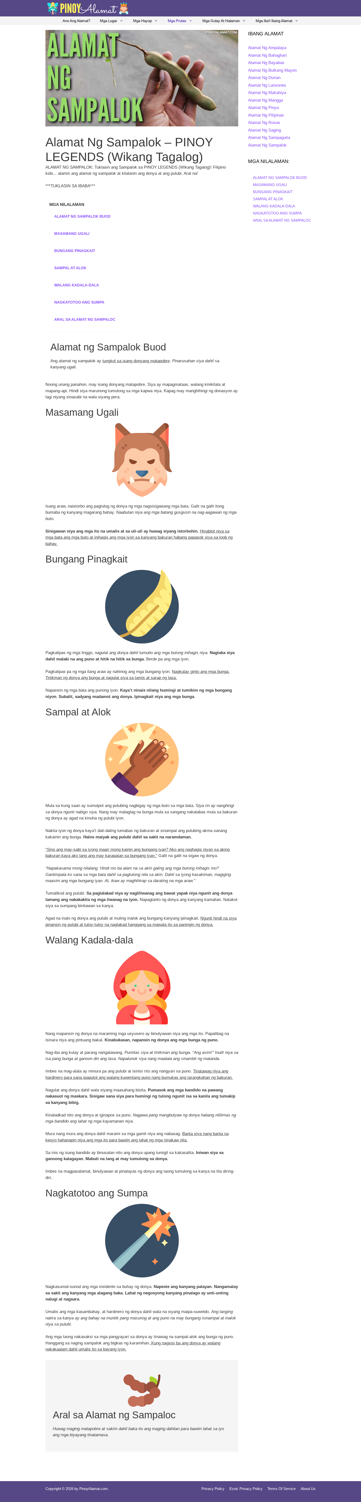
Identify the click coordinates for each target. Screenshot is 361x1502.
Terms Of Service (281, 1489)
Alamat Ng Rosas (264, 122)
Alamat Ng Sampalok (267, 145)
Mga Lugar (108, 21)
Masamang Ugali (71, 233)
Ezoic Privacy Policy (246, 1489)
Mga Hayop (142, 21)
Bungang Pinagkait (74, 251)
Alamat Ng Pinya (263, 107)
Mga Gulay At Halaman (221, 21)
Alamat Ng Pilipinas (266, 115)
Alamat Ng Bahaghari (267, 55)
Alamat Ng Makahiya (267, 92)
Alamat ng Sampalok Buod (82, 216)
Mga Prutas (177, 21)
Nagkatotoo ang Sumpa (79, 302)
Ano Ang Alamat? (76, 21)
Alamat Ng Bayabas (266, 62)
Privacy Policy (212, 1489)
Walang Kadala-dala (76, 285)
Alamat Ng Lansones (267, 85)
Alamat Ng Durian (264, 77)
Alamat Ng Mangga (265, 100)
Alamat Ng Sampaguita (269, 137)
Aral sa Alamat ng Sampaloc (84, 319)
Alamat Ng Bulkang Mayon (272, 70)
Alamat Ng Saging (264, 130)
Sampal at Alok (70, 268)
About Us (308, 1489)
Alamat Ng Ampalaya (267, 47)
